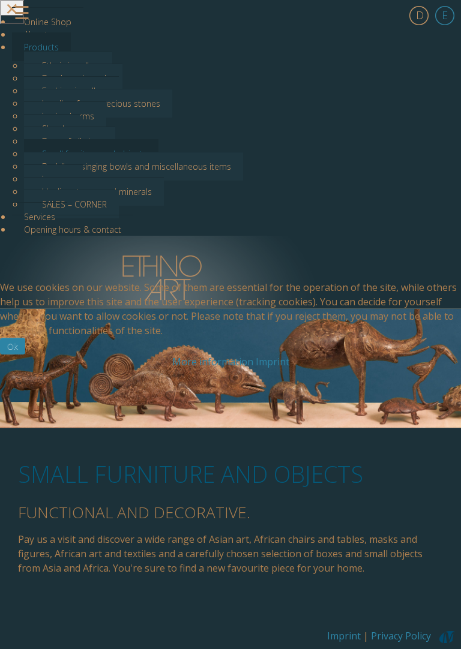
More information (212, 361)
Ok (12, 345)
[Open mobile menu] (12, 12)
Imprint (272, 361)
